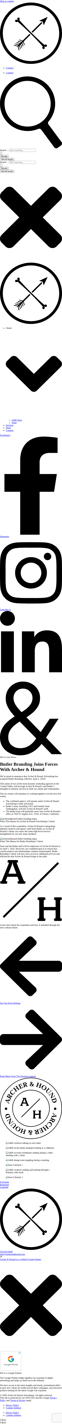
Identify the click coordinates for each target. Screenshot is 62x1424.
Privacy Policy (12, 1405)
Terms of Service (18, 1400)
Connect (9, 68)
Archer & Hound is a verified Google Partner (20, 1259)
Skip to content (7, 1)
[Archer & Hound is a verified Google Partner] (1, 1257)
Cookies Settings (13, 1408)
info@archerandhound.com (12, 1254)
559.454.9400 (6, 1251)
